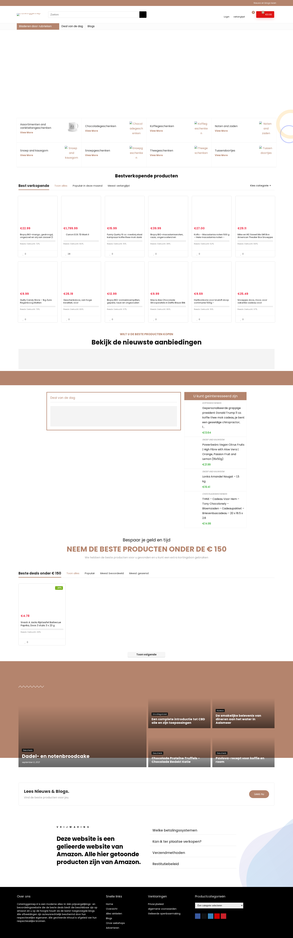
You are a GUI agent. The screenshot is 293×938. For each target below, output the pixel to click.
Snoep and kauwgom (213, 439)
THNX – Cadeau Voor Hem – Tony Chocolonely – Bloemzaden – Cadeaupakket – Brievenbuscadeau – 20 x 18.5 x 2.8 (223, 508)
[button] (193, 830)
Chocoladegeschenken (214, 493)
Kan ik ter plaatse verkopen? (176, 841)
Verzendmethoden (168, 852)
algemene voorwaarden (162, 909)
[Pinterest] (223, 916)
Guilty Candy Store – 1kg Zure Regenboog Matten (36, 301)
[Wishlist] (239, 13)
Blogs (91, 26)
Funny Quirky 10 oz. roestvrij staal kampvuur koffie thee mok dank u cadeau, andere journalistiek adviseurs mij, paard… (124, 238)
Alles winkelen (114, 913)
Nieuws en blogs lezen (265, 3)
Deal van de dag (72, 26)
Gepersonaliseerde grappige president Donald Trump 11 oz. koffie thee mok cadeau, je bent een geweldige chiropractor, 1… (223, 417)
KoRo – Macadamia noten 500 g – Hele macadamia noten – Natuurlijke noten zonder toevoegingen (211, 238)
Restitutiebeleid (165, 864)
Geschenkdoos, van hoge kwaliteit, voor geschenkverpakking (77, 302)
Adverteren (112, 928)
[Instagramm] (210, 916)
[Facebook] (197, 916)
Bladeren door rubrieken (35, 26)
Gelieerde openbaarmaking (164, 913)
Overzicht (112, 909)
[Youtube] (217, 916)
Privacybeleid (156, 904)
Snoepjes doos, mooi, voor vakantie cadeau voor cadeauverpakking (252, 302)
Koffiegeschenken (211, 402)
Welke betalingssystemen (174, 830)
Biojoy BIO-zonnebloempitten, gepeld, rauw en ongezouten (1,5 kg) (123, 302)
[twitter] (204, 916)
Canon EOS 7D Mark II (77, 234)
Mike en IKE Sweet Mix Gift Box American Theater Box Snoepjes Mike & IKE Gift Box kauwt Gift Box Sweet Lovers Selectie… (255, 238)
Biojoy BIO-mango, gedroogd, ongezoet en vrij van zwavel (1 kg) (36, 237)
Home (109, 904)
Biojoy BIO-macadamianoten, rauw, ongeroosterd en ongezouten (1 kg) (166, 237)
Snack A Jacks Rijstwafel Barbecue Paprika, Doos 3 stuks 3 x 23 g (41, 624)
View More (26, 132)
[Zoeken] (142, 14)
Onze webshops (115, 923)
